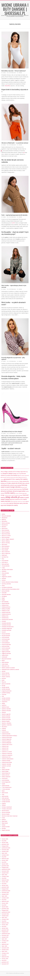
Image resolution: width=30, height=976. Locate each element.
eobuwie (4, 578)
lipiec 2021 (4, 939)
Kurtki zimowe (5, 650)
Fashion (4, 580)
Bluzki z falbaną (6, 541)
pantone (4, 678)
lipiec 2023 (4, 896)
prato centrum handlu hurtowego (15, 495)
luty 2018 (4, 960)
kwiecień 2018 (5, 956)
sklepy (3, 703)
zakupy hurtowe (6, 826)
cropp (3, 567)
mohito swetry (10, 493)
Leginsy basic (5, 655)
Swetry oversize (5, 775)
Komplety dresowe (6, 625)
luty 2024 (4, 883)
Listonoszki (4, 657)
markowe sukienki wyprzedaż (15, 489)
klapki (3, 598)
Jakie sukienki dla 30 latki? (15, 483)
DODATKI (4, 571)
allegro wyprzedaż (21, 471)
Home (3, 585)
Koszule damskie (6, 633)
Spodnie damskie (6, 716)
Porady (3, 685)
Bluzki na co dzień (6, 535)
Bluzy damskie (5, 548)
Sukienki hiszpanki (6, 741)
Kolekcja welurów (6, 612)
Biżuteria (4, 526)
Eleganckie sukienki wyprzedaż (23, 475)
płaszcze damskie (6, 683)
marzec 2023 (5, 903)
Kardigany (4, 596)
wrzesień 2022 (5, 914)
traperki (4, 803)
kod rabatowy (5, 601)
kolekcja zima (5, 616)
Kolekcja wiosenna (6, 614)
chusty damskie (5, 566)
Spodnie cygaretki (6, 714)
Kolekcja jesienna (6, 607)
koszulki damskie (6, 635)
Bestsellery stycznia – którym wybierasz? (13, 71)
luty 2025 (4, 862)
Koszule (4, 632)
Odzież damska (5, 673)
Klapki (3, 600)
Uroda (3, 817)
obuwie (20, 72)
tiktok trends (5, 792)
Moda (3, 660)
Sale (3, 696)
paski (3, 680)
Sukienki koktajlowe (6, 742)
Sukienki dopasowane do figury (9, 735)
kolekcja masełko (6, 608)
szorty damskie (5, 780)
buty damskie (5, 560)
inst (19, 481)
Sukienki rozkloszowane (7, 758)
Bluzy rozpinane (6, 551)
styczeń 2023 (5, 906)
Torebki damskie (6, 800)
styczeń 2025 (5, 864)
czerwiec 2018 (5, 953)
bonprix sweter (8, 473)
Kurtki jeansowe (6, 639)
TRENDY (4, 805)
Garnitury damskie (6, 583)
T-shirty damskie (6, 789)
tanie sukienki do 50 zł (17, 499)
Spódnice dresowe (6, 710)
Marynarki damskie (6, 658)
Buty (3, 558)
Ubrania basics (5, 810)
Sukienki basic (5, 732)
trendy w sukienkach (7, 807)
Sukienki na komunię (7, 753)
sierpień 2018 (5, 949)
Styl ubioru (4, 726)
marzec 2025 (5, 860)
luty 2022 (4, 926)
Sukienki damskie (6, 733)
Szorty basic (5, 778)
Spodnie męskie (6, 721)
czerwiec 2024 (5, 876)
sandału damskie (6, 698)
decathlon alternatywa (7, 569)
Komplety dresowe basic (8, 626)
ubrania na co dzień (21, 501)
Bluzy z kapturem (6, 553)
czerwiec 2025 (5, 855)
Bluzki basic (5, 528)
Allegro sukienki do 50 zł (10, 471)
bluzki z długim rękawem (8, 539)
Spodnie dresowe (6, 717)
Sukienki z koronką (6, 764)
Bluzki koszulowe (6, 533)
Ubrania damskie (6, 812)
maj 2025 (4, 856)
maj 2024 (4, 878)
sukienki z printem (6, 766)
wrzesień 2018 (5, 948)
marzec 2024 (5, 881)
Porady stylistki (5, 687)
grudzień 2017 (5, 962)
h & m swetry (15, 479)
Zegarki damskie (6, 830)
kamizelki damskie (6, 594)
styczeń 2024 (5, 885)
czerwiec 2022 (5, 919)
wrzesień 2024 (5, 871)
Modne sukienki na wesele (8, 667)
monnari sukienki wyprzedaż (21, 493)
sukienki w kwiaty (6, 760)
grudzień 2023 (5, 887)
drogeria (4, 575)
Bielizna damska (6, 523)
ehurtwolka (14, 475)
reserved (4, 694)
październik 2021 (6, 933)
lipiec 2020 (4, 946)
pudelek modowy (6, 692)
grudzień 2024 (5, 865)
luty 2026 (4, 840)
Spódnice (4, 705)
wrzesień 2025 (5, 849)
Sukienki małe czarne (7, 744)
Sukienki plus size (6, 757)
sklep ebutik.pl (12, 497)
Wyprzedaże (5, 823)
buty (18, 473)
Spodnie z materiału (7, 725)
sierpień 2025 (5, 851)
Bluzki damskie (5, 530)
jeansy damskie (5, 591)
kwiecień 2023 (5, 901)
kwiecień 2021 (5, 944)
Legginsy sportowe (6, 653)
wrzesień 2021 (5, 935)
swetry (3, 767)
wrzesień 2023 (5, 892)
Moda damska (5, 662)
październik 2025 (6, 848)
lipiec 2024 (4, 874)
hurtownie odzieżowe (7, 587)
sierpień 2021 (5, 937)
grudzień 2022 (5, 908)
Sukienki (4, 730)
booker (14, 473)
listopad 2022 (5, 910)
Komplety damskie (6, 623)
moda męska (5, 664)
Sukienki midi (5, 748)
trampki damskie (6, 801)
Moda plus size (5, 666)
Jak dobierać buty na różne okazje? (11, 431)
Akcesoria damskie (6, 516)
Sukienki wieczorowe (7, 762)
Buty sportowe (5, 564)
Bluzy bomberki (5, 546)
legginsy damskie (6, 651)
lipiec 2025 (4, 853)
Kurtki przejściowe (6, 644)
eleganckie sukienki (6, 576)
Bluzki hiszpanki (6, 532)
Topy (3, 794)
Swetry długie (5, 771)
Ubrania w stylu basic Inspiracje (9, 816)
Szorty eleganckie (6, 782)
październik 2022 (6, 912)
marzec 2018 (5, 958)
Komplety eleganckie (7, 628)
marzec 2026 (5, 839)
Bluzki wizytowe (5, 537)
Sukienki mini (5, 750)
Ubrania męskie (5, 814)
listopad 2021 (5, 931)
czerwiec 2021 (5, 940)
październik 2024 (6, 869)
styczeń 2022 (5, 928)
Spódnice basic (5, 707)
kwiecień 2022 (5, 923)
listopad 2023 (5, 889)
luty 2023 (4, 905)
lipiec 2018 (4, 951)
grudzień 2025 (5, 844)
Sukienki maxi (5, 746)
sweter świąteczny (6, 499)
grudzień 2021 (5, 930)
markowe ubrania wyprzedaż (15, 491)
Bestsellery (7, 85)
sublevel (4, 728)
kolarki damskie (5, 603)
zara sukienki (3, 503)
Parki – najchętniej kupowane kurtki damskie (14, 215)
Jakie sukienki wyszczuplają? (14, 485)
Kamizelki (4, 592)
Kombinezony (5, 617)
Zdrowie (4, 828)
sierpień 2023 (5, 894)
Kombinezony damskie (7, 619)
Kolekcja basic (5, 605)
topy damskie (5, 796)
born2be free (5, 557)
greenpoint (7, 479)
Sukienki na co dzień (7, 751)
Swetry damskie (5, 769)
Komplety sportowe (6, 630)
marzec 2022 (5, 924)
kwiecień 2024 (5, 880)
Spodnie (4, 712)
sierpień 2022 (5, 915)
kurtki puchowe (5, 646)
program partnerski (6, 691)
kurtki (13, 223)
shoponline (4, 701)
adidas (3, 514)
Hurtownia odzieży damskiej (12, 481)
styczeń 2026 (5, 842)
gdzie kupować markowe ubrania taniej (8, 477)
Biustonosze (5, 525)
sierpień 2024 (5, 873)
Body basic (4, 555)
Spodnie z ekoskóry (6, 723)
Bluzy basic (4, 544)
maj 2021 (4, 942)
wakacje (4, 819)
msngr (2, 495)
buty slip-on (5, 562)
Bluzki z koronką (6, 542)
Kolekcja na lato (5, 610)
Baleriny (4, 519)
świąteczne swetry (12, 505)
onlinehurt (7, 495)
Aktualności (4, 517)
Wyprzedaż (4, 821)
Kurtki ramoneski (6, 648)
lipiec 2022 (4, 917)
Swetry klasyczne (6, 773)
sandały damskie (6, 700)
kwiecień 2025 (5, 858)
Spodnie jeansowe (6, 719)
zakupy (3, 825)
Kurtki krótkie (5, 641)
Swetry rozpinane (6, 776)
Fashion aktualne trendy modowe (10, 582)
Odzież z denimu (6, 676)
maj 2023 (4, 899)
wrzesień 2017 (5, 964)
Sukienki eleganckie (6, 739)
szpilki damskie (5, 785)
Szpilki (3, 783)
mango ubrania (15, 487)
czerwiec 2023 (5, 898)
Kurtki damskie (5, 637)
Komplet (4, 621)
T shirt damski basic (7, 787)
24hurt (2, 471)
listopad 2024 (5, 867)
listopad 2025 (5, 846)
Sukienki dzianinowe (7, 737)
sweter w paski (24, 497)
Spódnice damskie (6, 708)
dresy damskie (5, 573)
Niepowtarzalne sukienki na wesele (10, 669)
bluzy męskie (5, 550)
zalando (27, 501)
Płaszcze (4, 682)
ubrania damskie (14, 501)
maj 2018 (4, 955)
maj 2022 (4, 921)
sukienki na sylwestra (7, 755)
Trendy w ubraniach (7, 808)
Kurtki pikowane (6, 642)
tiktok (3, 791)
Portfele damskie (6, 689)
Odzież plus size (6, 675)
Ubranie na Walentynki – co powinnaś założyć (14, 143)
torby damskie (5, 798)
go (24, 152)
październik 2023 (6, 890)
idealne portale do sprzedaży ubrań (10, 589)
